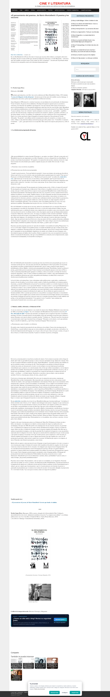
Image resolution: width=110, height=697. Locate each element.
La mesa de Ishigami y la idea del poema (22, 97)
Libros (27, 10)
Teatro (50, 10)
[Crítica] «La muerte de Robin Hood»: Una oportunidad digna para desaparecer (83, 41)
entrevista (17, 401)
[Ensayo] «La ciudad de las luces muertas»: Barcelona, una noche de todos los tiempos (83, 50)
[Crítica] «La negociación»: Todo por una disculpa (85, 32)
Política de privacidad (16, 693)
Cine (21, 10)
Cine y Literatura (18, 54)
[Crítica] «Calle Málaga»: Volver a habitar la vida (84, 20)
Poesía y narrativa (73, 10)
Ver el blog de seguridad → (60, 622)
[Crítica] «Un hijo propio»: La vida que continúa (84, 58)
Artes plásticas (60, 10)
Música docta (41, 10)
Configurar (65, 692)
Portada (14, 10)
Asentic (18, 695)
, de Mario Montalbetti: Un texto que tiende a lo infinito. (34, 502)
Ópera (33, 10)
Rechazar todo (54, 692)
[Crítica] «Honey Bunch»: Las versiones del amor (85, 28)
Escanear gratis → (60, 619)
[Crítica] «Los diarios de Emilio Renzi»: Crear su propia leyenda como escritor (84, 24)
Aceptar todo (75, 692)
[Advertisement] (40, 75)
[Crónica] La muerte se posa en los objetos (83, 55)
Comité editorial (86, 10)
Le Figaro (26, 312)
